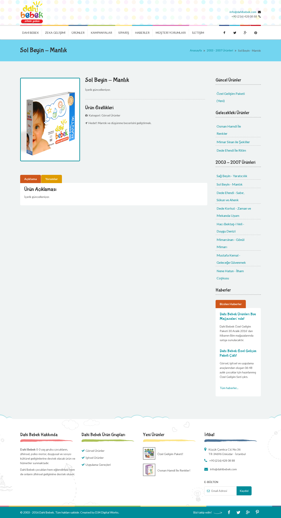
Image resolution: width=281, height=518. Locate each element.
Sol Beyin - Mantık (230, 184)
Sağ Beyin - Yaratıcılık (232, 176)
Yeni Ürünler (153, 434)
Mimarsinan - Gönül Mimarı (230, 243)
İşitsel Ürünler (95, 457)
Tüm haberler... (229, 388)
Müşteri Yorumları (171, 32)
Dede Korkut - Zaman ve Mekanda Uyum (234, 211)
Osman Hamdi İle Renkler (229, 129)
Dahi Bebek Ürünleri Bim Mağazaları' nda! (238, 316)
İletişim (198, 32)
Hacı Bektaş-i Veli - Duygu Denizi (230, 227)
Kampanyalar (101, 32)
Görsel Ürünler (95, 450)
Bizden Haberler (231, 304)
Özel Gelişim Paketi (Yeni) (231, 97)
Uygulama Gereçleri (98, 464)
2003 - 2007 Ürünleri (220, 50)
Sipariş (123, 32)
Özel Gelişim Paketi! (170, 454)
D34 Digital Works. (107, 512)
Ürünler (78, 32)
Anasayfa (196, 50)
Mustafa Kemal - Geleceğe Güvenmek (231, 258)
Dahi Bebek (30, 32)
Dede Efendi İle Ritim (231, 150)
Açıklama (30, 179)
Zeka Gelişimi (55, 32)
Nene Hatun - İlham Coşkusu (230, 274)
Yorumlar (51, 179)
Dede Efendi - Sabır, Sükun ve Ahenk (230, 196)
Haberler (142, 32)
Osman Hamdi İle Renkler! (173, 470)
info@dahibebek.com (243, 12)
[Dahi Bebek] (32, 12)
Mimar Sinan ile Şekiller (233, 142)
